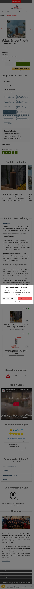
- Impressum (17, 302)
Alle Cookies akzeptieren (25, 299)
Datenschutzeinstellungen (9, 299)
